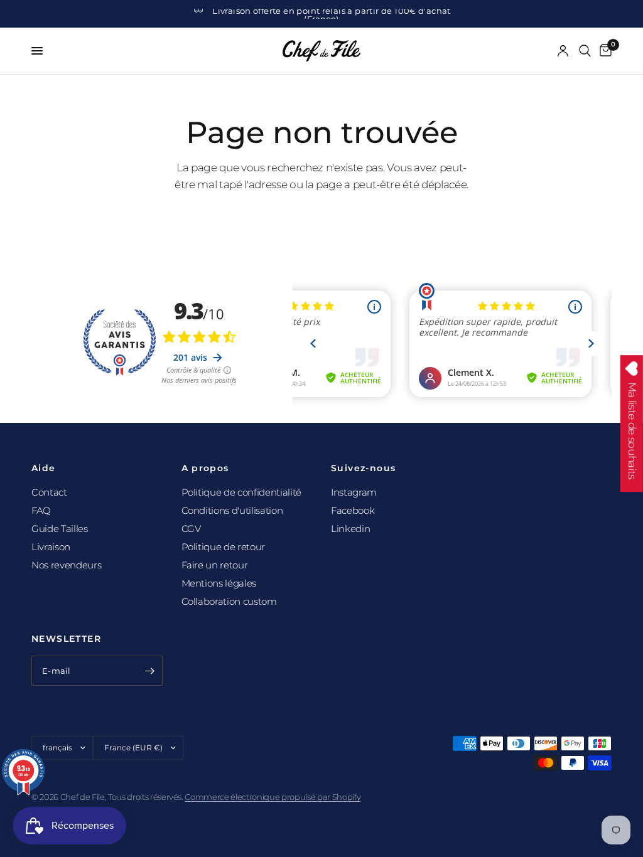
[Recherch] (585, 51)
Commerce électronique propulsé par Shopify (272, 797)
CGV (191, 529)
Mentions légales (219, 583)
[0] (603, 51)
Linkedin (350, 529)
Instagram (354, 492)
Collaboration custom (229, 601)
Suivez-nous (363, 468)
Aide (43, 468)
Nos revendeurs (66, 565)
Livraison (50, 547)
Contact (49, 492)
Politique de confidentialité (241, 492)
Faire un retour (214, 565)
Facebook (352, 510)
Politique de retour (223, 547)
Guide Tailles (59, 529)
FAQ (41, 510)
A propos (205, 468)
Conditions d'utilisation (232, 510)
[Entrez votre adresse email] (150, 671)
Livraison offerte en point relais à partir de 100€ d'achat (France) (331, 15)
